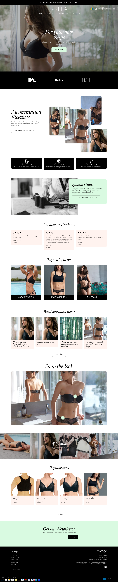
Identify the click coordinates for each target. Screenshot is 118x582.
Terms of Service (15, 569)
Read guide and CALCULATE (86, 198)
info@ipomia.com (102, 555)
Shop (40, 14)
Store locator (15, 557)
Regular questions (16, 555)
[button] (99, 9)
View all (59, 354)
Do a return (14, 562)
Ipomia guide (64, 14)
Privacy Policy (14, 567)
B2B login (13, 564)
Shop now (59, 50)
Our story (51, 14)
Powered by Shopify (12, 578)
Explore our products (24, 130)
